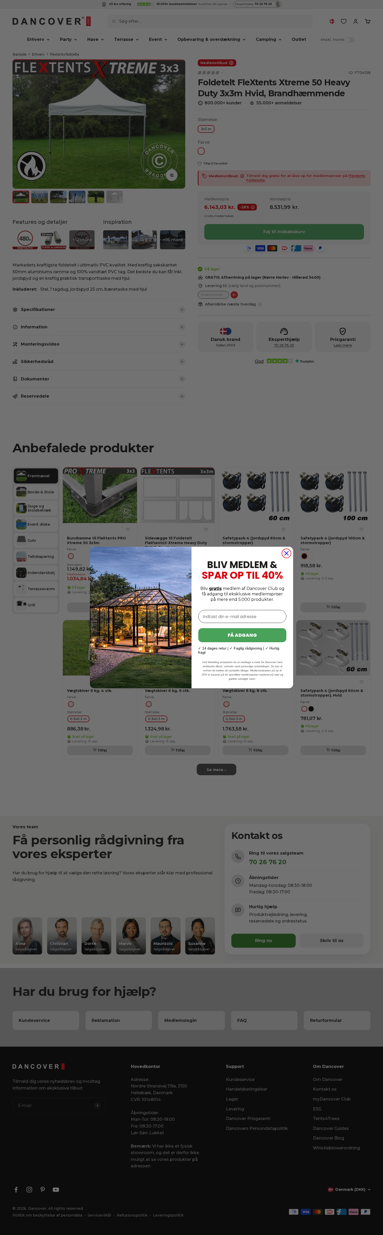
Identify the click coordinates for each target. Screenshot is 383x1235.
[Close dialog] (286, 553)
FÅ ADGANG (242, 635)
